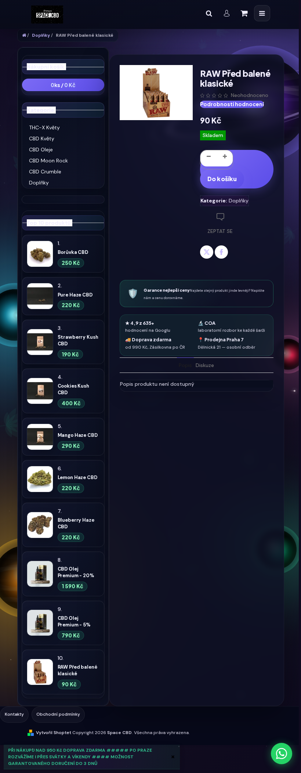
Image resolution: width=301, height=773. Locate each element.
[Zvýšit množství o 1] (225, 158)
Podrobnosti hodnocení (232, 104)
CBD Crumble (45, 171)
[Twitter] (206, 252)
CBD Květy (41, 138)
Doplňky (39, 182)
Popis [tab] (185, 365)
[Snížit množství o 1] (208, 158)
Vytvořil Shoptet (53, 733)
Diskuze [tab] (205, 365)
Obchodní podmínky (58, 714)
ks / (63, 85)
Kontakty (14, 714)
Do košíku (222, 179)
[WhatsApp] (281, 753)
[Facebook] (221, 252)
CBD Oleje (41, 149)
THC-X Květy (44, 127)
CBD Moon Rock (48, 160)
